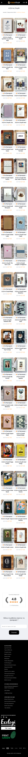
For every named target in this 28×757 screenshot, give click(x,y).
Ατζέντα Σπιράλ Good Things (20, 462)
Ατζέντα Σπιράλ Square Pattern (7, 178)
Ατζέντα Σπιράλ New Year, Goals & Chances (20, 178)
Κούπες (6, 669)
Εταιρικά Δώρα (7, 652)
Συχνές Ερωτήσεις (8, 705)
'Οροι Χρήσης (7, 707)
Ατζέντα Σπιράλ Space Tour (20, 349)
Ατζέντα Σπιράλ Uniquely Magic (21, 434)
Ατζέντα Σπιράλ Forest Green (7, 150)
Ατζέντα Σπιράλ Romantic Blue (7, 320)
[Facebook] (1, 717)
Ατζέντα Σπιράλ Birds (20, 547)
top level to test (7, 647)
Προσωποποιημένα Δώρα (10, 665)
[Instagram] (3, 717)
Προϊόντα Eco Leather (9, 671)
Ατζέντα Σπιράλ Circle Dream (20, 206)
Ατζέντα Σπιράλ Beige (7, 95)
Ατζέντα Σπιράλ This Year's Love (7, 263)
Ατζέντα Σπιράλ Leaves (7, 547)
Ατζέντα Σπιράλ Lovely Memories (7, 405)
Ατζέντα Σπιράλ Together (21, 377)
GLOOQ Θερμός (7, 662)
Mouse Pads (7, 656)
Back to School (7, 654)
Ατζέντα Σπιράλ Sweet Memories (20, 292)
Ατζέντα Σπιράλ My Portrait (7, 377)
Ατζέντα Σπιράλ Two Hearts (20, 37)
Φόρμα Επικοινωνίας (9, 699)
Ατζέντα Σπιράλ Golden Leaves (21, 67)
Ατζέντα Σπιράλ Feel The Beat (20, 150)
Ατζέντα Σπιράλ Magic (7, 291)
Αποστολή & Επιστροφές (10, 701)
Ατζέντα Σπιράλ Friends (20, 405)
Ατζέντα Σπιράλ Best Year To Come (7, 349)
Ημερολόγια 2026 (8, 667)
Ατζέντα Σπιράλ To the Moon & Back (7, 574)
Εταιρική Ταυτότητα (8, 675)
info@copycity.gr (8, 693)
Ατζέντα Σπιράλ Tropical (7, 518)
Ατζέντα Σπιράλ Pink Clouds (20, 574)
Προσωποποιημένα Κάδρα (10, 677)
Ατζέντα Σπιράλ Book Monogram (7, 206)
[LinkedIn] (6, 717)
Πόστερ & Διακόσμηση (9, 673)
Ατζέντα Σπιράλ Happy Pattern (7, 462)
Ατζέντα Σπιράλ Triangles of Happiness (21, 263)
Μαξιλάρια (6, 658)
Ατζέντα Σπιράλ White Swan (20, 320)
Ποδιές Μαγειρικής (8, 660)
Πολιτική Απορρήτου (9, 703)
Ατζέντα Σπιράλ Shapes (20, 95)
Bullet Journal (7, 680)
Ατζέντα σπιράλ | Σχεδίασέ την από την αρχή (7, 38)
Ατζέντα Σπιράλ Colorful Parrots (20, 491)
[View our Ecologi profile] (8, 723)
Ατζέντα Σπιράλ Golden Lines (7, 235)
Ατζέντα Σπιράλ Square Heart (7, 434)
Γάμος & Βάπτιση (8, 650)
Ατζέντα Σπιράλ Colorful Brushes (20, 519)
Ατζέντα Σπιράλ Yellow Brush (7, 491)
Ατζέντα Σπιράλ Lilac (7, 122)
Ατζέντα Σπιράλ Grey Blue (7, 67)
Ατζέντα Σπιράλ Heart (20, 122)
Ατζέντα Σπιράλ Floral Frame (20, 235)
